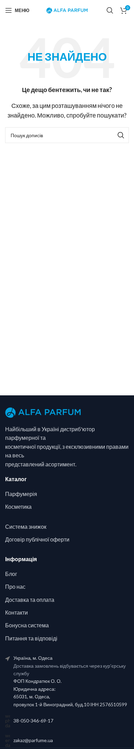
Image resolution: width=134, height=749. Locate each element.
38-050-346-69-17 (33, 720)
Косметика (18, 506)
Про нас (15, 586)
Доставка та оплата (29, 599)
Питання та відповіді (31, 638)
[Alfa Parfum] (43, 411)
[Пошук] (110, 10)
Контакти (16, 612)
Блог (11, 573)
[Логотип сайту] (67, 10)
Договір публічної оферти (37, 539)
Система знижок (25, 526)
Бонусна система (27, 625)
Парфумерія (21, 493)
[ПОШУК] (121, 135)
